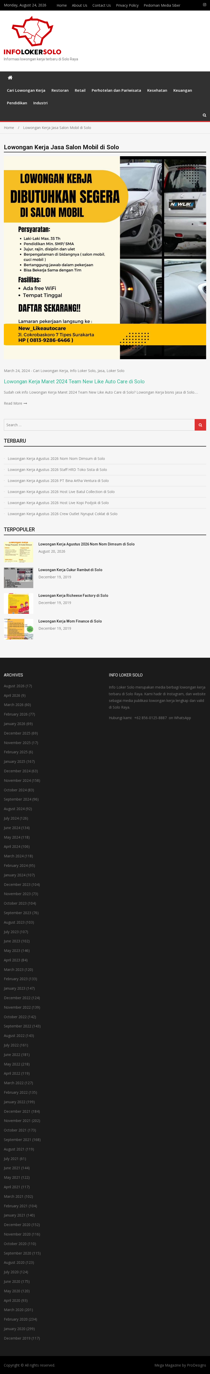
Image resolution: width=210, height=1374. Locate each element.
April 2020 (12, 1300)
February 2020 (16, 1319)
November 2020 (17, 1234)
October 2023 (15, 903)
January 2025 (14, 761)
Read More (13, 403)
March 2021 (14, 1196)
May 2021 (12, 1177)
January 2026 (14, 723)
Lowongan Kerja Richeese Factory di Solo (73, 595)
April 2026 (12, 695)
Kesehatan (157, 90)
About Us (79, 5)
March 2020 (14, 1309)
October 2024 (15, 789)
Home (62, 5)
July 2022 (11, 1045)
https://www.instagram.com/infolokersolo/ (204, 4)
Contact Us (101, 5)
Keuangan (182, 90)
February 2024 (16, 865)
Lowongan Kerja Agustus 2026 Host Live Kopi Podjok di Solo (58, 502)
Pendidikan (17, 102)
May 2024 (12, 837)
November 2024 (17, 780)
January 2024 (14, 874)
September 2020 (17, 1253)
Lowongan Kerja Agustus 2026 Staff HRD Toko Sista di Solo (57, 469)
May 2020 (12, 1290)
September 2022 (17, 1026)
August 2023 (14, 922)
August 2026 (14, 685)
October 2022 (15, 1016)
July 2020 (11, 1271)
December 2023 (17, 884)
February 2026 (16, 714)
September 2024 (17, 799)
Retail (80, 90)
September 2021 (17, 1139)
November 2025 (17, 742)
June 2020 (12, 1281)
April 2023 (12, 960)
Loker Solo (115, 370)
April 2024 (12, 846)
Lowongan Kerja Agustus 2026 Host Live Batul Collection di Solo (61, 491)
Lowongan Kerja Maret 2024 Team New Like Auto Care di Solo (74, 381)
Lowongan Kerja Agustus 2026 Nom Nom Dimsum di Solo (56, 458)
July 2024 (11, 818)
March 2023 (14, 969)
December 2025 (17, 733)
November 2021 (17, 1120)
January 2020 (14, 1328)
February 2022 (16, 1092)
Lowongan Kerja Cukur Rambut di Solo (70, 570)
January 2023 (14, 988)
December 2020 (17, 1224)
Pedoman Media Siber (162, 5)
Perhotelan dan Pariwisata (116, 90)
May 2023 (12, 950)
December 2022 (17, 997)
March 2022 (14, 1082)
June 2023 (12, 941)
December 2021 (17, 1111)
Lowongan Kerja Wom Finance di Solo (70, 621)
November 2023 (17, 893)
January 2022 (14, 1101)
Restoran (60, 90)
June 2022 (12, 1054)
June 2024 (12, 827)
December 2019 (17, 1338)
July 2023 (11, 931)
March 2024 (14, 855)
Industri (40, 102)
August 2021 (14, 1149)
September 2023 (17, 912)
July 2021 (11, 1158)
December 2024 (17, 770)
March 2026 (14, 704)
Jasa (101, 370)
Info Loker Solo (83, 370)
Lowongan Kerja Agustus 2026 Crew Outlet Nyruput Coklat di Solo (63, 513)
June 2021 (12, 1167)
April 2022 (12, 1073)
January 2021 (14, 1215)
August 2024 (14, 808)
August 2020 (14, 1262)
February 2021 (16, 1205)
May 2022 (12, 1064)
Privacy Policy (127, 5)
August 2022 (14, 1035)
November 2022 (17, 1007)
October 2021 (15, 1130)
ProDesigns (196, 1365)
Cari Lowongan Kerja (26, 90)
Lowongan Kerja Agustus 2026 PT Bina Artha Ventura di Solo (58, 480)
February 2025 (16, 751)
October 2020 (15, 1243)
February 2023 (16, 978)
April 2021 (12, 1186)
